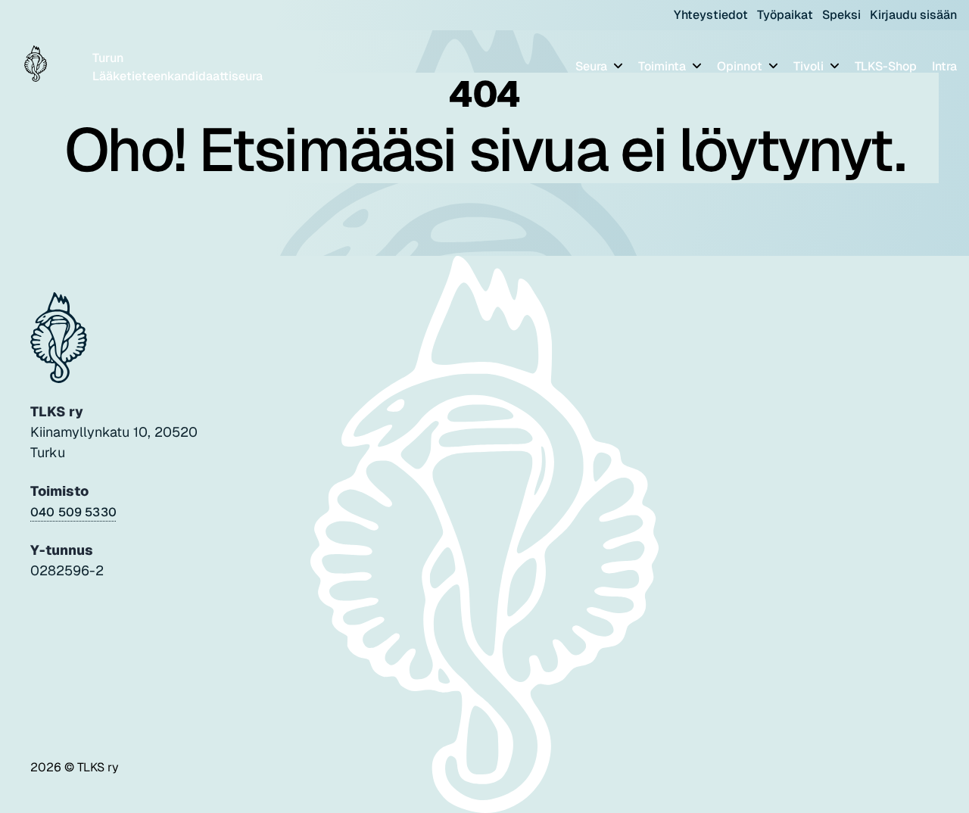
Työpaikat (785, 15)
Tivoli (810, 66)
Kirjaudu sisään (913, 15)
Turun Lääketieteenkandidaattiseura (177, 67)
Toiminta (663, 66)
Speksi (841, 15)
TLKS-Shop (886, 66)
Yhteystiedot (711, 15)
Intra (944, 66)
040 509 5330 (73, 512)
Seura (592, 66)
